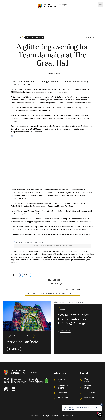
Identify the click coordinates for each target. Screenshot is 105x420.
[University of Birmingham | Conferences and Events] (52, 6)
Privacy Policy (87, 387)
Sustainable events (63, 387)
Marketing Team (17, 37)
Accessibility (89, 393)
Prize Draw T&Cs (89, 398)
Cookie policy (87, 380)
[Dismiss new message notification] (101, 404)
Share (16, 275)
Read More (14, 349)
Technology (30, 336)
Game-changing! (54, 282)
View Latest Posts (54, 73)
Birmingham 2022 (30, 37)
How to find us (63, 398)
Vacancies (62, 393)
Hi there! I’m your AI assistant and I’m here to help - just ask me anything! (81, 408)
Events (12, 336)
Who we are (61, 380)
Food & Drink (39, 37)
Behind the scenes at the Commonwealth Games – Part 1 (50, 291)
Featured (16, 336)
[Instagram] (7, 389)
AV (8, 336)
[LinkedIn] (14, 389)
